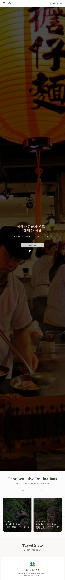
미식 (23, 490)
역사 (42, 490)
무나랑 (7, 3)
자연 (32, 490)
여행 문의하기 (32, 251)
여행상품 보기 (32, 245)
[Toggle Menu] (61, 3)
